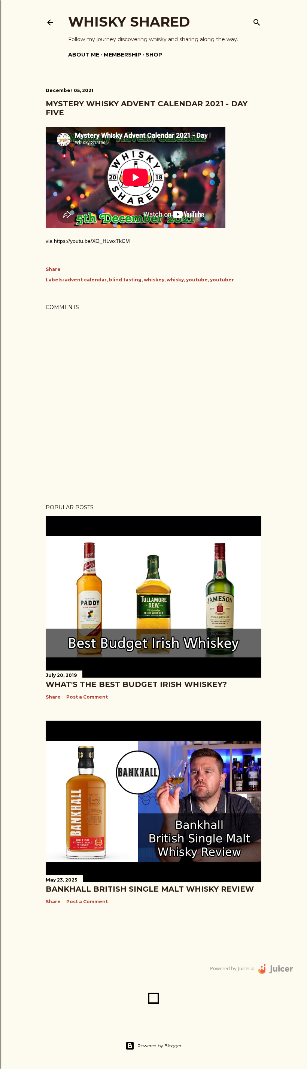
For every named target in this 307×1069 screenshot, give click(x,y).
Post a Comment (87, 697)
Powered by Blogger (159, 1045)
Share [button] (53, 269)
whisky (175, 279)
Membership (122, 54)
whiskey (154, 279)
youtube (197, 279)
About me (83, 54)
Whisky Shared (129, 21)
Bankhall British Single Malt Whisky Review (150, 889)
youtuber (222, 279)
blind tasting (125, 279)
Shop (154, 54)
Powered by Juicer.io (232, 968)
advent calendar (86, 279)
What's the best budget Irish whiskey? (136, 684)
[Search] (256, 20)
